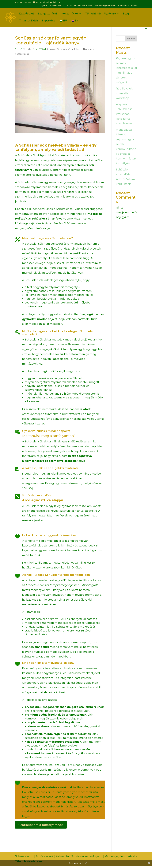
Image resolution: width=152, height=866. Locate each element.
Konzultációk (70, 14)
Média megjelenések (105, 6)
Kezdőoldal (26, 14)
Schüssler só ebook (127, 6)
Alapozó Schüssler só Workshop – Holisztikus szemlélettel (124, 114)
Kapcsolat (48, 21)
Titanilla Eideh (28, 21)
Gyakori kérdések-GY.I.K (52, 6)
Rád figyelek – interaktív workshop (125, 93)
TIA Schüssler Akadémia (100, 14)
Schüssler (51, 49)
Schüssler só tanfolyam (69, 49)
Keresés (131, 38)
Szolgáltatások (48, 14)
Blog (126, 14)
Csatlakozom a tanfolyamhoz (40, 825)
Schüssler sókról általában (79, 6)
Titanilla (27, 49)
